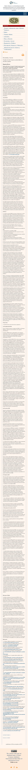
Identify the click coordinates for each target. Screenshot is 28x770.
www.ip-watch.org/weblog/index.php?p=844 (10, 705)
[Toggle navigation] (25, 13)
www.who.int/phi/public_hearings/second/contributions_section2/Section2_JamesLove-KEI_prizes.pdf (14, 728)
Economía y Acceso (9, 41)
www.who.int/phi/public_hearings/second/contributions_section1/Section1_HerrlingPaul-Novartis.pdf (14, 695)
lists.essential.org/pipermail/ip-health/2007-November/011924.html (10, 718)
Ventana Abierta (8, 34)
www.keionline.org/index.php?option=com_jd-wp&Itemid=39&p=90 (11, 699)
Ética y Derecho (8, 39)
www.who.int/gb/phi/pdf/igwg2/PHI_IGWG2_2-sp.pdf (12, 649)
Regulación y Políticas (10, 43)
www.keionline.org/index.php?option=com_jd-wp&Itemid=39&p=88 (13, 679)
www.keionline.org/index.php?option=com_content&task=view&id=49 (11, 645)
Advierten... (7, 36)
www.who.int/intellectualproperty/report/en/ (11, 642)
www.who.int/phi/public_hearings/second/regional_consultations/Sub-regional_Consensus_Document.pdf (14, 667)
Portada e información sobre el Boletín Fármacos (14, 29)
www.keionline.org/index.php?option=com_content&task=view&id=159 (11, 722)
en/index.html (5, 654)
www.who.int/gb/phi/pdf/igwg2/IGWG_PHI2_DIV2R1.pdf (13, 686)
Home (6, 52)
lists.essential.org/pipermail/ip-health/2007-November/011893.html (13, 709)
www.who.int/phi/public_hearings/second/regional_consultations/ (14, 652)
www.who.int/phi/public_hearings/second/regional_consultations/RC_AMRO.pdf (14, 673)
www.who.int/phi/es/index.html (13, 154)
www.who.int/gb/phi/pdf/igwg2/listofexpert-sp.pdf (13, 689)
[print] (23, 55)
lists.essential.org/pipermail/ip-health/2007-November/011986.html (10, 703)
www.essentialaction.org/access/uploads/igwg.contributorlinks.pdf (14, 664)
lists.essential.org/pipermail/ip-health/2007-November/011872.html (11, 682)
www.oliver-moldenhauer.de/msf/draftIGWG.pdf (11, 730)
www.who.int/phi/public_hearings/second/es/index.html (13, 657)
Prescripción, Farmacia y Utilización (13, 45)
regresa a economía (6, 737)
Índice (5, 32)
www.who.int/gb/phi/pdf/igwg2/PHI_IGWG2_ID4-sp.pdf (13, 659)
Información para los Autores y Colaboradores (12, 48)
